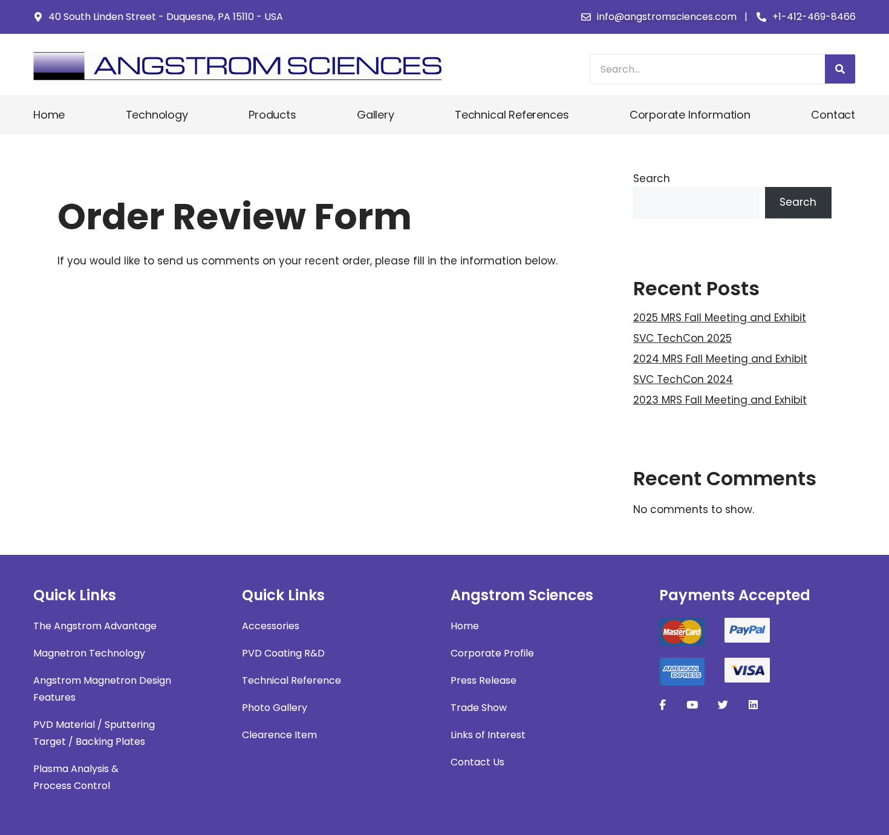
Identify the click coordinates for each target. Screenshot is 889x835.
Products (272, 114)
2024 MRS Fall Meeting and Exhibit (720, 359)
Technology (157, 114)
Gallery (375, 114)
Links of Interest (488, 735)
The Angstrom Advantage (95, 626)
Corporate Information (690, 114)
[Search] (840, 69)
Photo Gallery (274, 708)
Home (49, 114)
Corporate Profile (492, 653)
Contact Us (477, 762)
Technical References (511, 114)
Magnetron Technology (89, 653)
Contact (833, 114)
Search (651, 178)
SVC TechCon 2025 (682, 338)
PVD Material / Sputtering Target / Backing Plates (94, 733)
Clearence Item (279, 735)
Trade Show (479, 708)
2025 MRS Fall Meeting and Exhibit (719, 317)
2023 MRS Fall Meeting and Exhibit (720, 400)
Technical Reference (291, 680)
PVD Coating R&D (283, 653)
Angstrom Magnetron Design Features (102, 688)
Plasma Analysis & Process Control (76, 777)
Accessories (270, 626)
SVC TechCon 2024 (683, 379)
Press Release (483, 680)
